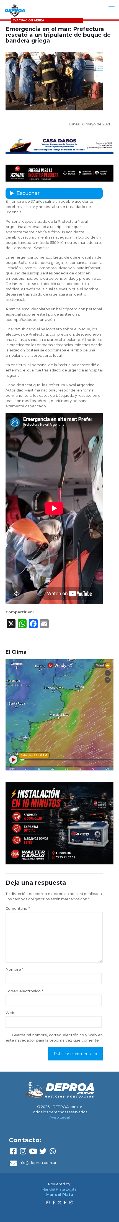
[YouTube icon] (65, 1202)
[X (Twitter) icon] (60, 1202)
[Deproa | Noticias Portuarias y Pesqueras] (14, 10)
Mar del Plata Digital (59, 1189)
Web (10, 1012)
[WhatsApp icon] (48, 1202)
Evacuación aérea (28, 20)
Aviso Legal (60, 1117)
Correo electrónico (24, 991)
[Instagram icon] (71, 1202)
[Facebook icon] (54, 1202)
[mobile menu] (111, 8)
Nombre (15, 969)
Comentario (18, 908)
